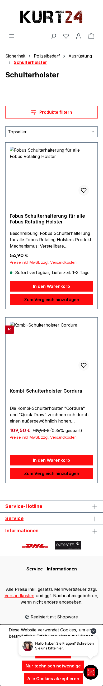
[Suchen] (53, 35)
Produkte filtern (55, 112)
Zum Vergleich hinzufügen (51, 299)
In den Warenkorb (51, 286)
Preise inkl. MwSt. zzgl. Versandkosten (43, 262)
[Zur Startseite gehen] (51, 16)
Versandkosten (19, 595)
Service (14, 518)
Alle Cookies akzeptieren (53, 678)
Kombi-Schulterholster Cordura (46, 391)
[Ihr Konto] (78, 35)
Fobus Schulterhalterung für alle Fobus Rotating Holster (47, 219)
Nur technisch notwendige (53, 666)
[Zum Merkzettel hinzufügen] (83, 190)
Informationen (62, 568)
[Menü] (11, 35)
